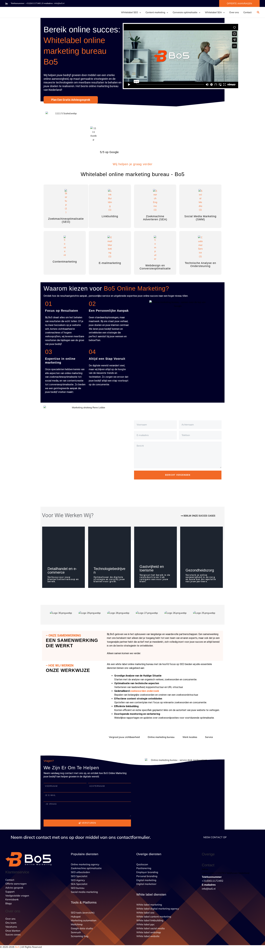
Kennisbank (12, 899)
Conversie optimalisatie (185, 12)
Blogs (8, 903)
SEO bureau (77, 887)
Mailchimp (77, 924)
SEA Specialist (79, 883)
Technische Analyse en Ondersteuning (200, 264)
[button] (239, 3)
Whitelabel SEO (129, 12)
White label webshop (148, 932)
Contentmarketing (65, 261)
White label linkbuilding (149, 920)
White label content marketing (153, 916)
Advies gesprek (14, 887)
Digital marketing (146, 880)
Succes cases (13, 934)
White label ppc (145, 924)
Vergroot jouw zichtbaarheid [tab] (124, 737)
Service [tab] (209, 737)
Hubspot (76, 916)
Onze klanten (12, 930)
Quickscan (142, 864)
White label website (147, 936)
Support (10, 891)
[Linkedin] (6, 3)
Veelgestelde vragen (17, 895)
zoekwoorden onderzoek (144, 691)
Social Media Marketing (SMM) (200, 218)
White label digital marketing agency (157, 908)
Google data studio (82, 928)
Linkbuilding (110, 216)
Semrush (76, 932)
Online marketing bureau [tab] (161, 737)
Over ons (234, 12)
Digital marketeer (146, 883)
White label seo (145, 912)
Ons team (10, 922)
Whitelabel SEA (213, 12)
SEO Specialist (79, 876)
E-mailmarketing (110, 263)
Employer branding (147, 872)
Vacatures (11, 926)
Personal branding (146, 876)
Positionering (143, 868)
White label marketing (149, 904)
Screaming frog (79, 936)
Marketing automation (83, 920)
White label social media (150, 928)
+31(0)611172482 (33, 3)
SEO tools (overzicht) (82, 912)
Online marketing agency (85, 864)
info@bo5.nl (59, 3)
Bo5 (17, 946)
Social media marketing (84, 891)
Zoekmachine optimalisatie (86, 868)
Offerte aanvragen (16, 883)
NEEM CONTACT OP (215, 837)
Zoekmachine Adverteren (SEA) (155, 218)
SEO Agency (78, 880)
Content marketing (155, 12)
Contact (247, 12)
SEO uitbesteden (80, 872)
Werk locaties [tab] (189, 737)
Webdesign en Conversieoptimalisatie (155, 267)
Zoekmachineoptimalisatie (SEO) (66, 220)
